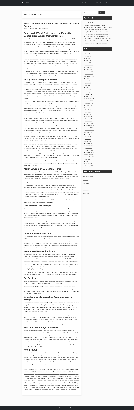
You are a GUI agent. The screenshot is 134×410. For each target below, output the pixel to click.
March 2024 (88, 116)
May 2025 (88, 85)
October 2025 (89, 74)
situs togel (86, 193)
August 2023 (88, 132)
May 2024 (88, 112)
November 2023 (89, 125)
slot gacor (85, 190)
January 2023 (88, 148)
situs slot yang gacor (45, 383)
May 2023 (88, 139)
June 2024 (88, 110)
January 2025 (88, 94)
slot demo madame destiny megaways (34, 385)
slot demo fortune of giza (59, 383)
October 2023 (89, 128)
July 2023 (87, 134)
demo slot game (46, 376)
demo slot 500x (45, 374)
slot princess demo (33, 387)
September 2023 (89, 130)
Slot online (86, 196)
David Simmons (45, 28)
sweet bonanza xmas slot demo (43, 389)
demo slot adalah (54, 374)
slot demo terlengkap (60, 385)
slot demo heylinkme (72, 383)
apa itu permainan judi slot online (46, 371)
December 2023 (89, 123)
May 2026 (88, 58)
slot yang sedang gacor (70, 387)
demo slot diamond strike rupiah (32, 376)
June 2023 (88, 137)
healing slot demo (41, 380)
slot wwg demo (43, 387)
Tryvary (72, 408)
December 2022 (89, 150)
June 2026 (88, 56)
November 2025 (89, 71)
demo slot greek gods (56, 376)
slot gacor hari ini (88, 176)
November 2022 (89, 152)
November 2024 (89, 98)
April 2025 (88, 87)
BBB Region (26, 3)
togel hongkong (87, 183)
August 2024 (88, 105)
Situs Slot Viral (33, 369)
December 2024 (89, 96)
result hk (85, 180)
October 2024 (89, 101)
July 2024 (87, 107)
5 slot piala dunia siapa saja (50, 369)
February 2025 (89, 92)
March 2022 (88, 163)
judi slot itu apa (59, 380)
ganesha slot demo (31, 380)
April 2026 (88, 60)
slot (84, 186)
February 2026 (89, 65)
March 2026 (88, 63)
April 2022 (88, 161)
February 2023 (89, 145)
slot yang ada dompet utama (55, 387)
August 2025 (88, 78)
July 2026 (87, 54)
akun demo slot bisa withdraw (66, 369)
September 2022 (89, 157)
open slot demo (68, 380)
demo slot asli (63, 374)
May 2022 (88, 159)
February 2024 (89, 119)
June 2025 (88, 83)
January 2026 (88, 67)
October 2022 (89, 154)
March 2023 (88, 143)
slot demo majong (49, 385)
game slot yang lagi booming (52, 378)
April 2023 (88, 141)
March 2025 (88, 89)
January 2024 (88, 121)
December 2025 (89, 69)
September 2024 (89, 103)
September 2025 (89, 76)
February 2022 (89, 166)
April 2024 (88, 114)
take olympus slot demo (58, 389)
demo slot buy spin (73, 374)
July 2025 (87, 80)
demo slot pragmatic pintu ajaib (35, 378)
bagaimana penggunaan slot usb (64, 371)
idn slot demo (50, 380)
